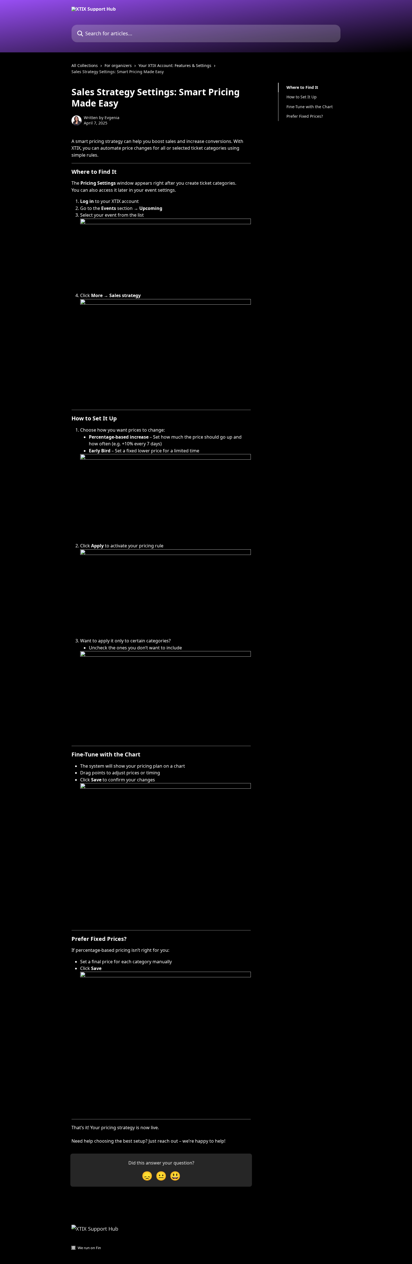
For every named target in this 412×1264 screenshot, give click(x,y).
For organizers (118, 65)
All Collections (84, 65)
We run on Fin (89, 1247)
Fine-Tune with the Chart (309, 106)
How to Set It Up (301, 96)
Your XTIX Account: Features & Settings (174, 65)
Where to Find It (302, 87)
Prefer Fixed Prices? (304, 116)
